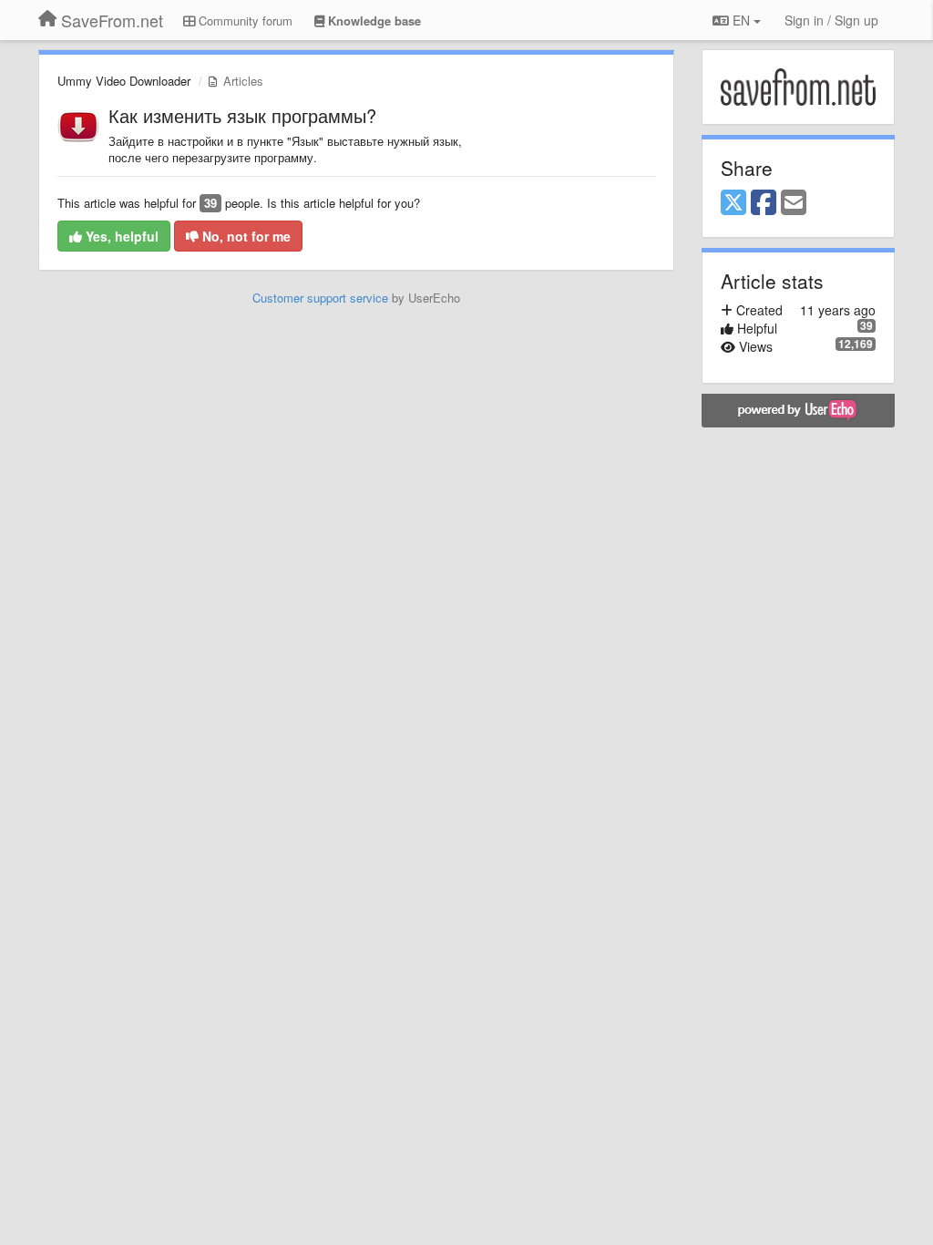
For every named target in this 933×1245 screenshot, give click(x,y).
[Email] (793, 203)
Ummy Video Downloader (123, 80)
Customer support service (320, 297)
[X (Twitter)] (733, 203)
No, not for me (245, 236)
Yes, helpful (120, 236)
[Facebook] (763, 203)
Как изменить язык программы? (242, 115)
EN (741, 20)
